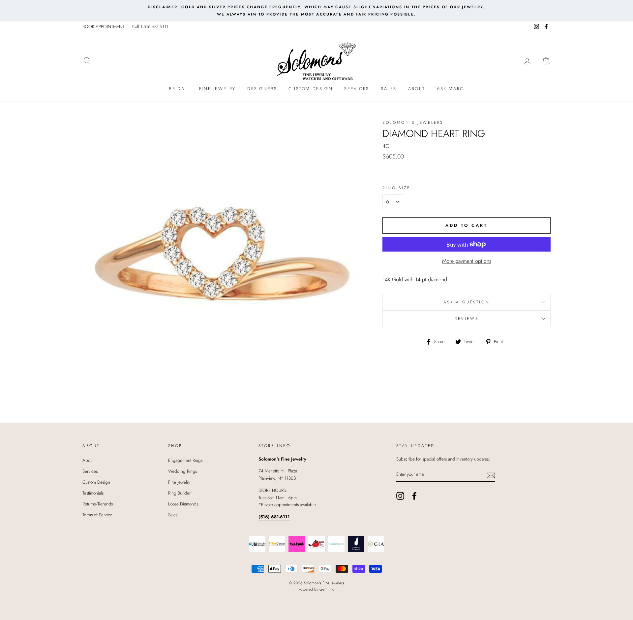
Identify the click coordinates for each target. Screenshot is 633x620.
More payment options (466, 261)
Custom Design (310, 89)
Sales (389, 89)
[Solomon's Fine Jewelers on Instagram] (400, 496)
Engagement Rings (185, 460)
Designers (262, 89)
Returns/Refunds (97, 503)
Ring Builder (179, 493)
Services (356, 89)
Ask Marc (450, 89)
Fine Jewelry (217, 89)
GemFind (327, 589)
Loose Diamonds (183, 503)
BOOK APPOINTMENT (103, 26)
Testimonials (93, 493)
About (416, 89)
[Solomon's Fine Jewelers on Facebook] (414, 496)
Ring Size (396, 188)
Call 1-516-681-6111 (150, 26)
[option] (316, 10)
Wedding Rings (182, 471)
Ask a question (466, 302)
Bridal (178, 89)
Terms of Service (97, 514)
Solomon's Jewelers (412, 122)
